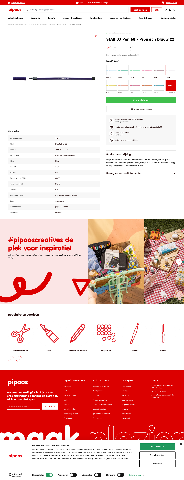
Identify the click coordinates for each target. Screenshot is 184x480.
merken (125, 409)
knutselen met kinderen (120, 18)
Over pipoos (127, 386)
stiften (45, 25)
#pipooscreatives (128, 404)
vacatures (125, 395)
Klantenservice (98, 391)
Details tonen (135, 475)
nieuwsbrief (126, 418)
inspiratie (35, 18)
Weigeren (157, 463)
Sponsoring (97, 418)
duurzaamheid (127, 400)
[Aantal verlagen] (115, 47)
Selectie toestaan (157, 455)
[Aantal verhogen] (130, 47)
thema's (51, 18)
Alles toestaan (157, 447)
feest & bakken (146, 18)
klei (65, 400)
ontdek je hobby (15, 18)
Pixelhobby (68, 418)
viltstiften (52, 25)
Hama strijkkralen (71, 413)
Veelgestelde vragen (101, 386)
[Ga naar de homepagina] (15, 10)
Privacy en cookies (100, 400)
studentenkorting (99, 409)
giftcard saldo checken (101, 413)
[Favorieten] (165, 9)
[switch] (73, 475)
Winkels (125, 391)
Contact (96, 395)
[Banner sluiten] (181, 444)
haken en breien (70, 395)
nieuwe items (127, 413)
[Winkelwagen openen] (174, 9)
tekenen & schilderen (72, 18)
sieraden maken (70, 409)
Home (10, 25)
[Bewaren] (96, 36)
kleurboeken (68, 386)
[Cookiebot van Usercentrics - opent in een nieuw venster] (15, 475)
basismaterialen (168, 18)
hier (157, 397)
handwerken (96, 18)
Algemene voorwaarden (102, 404)
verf (65, 391)
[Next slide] (179, 262)
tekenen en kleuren (35, 25)
